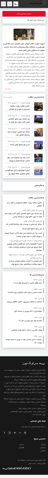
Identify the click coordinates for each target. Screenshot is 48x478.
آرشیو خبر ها (8, 97)
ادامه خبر (8, 89)
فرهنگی (43, 450)
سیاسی (21, 444)
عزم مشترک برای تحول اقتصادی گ (33, 20)
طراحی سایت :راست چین (37, 463)
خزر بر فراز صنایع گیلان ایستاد (20, 144)
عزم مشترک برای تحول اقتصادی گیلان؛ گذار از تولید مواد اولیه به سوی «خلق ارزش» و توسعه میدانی (18, 122)
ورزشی (43, 444)
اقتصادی (21, 447)
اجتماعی (43, 447)
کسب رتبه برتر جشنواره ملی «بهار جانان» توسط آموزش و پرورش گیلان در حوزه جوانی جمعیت (18, 160)
